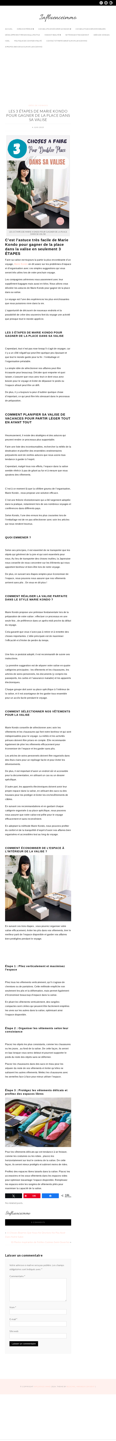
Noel (7, 41)
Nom (12, 1307)
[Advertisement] (58, 74)
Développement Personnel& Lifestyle (22, 35)
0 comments (38, 1222)
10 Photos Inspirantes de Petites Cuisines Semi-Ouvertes (40, 1242)
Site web (14, 1331)
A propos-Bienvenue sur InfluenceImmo (23, 47)
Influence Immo (42, 1386)
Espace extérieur (25, 29)
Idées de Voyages (102, 35)
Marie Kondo (21, 264)
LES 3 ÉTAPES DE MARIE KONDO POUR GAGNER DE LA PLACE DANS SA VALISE (38, 115)
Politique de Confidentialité (28, 41)
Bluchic (71, 1386)
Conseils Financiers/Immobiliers (91, 29)
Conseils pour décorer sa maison (54, 29)
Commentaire (17, 1276)
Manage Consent (86, 1386)
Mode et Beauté (52, 35)
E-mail (13, 1319)
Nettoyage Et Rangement (77, 35)
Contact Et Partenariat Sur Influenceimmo (66, 41)
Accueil (9, 29)
